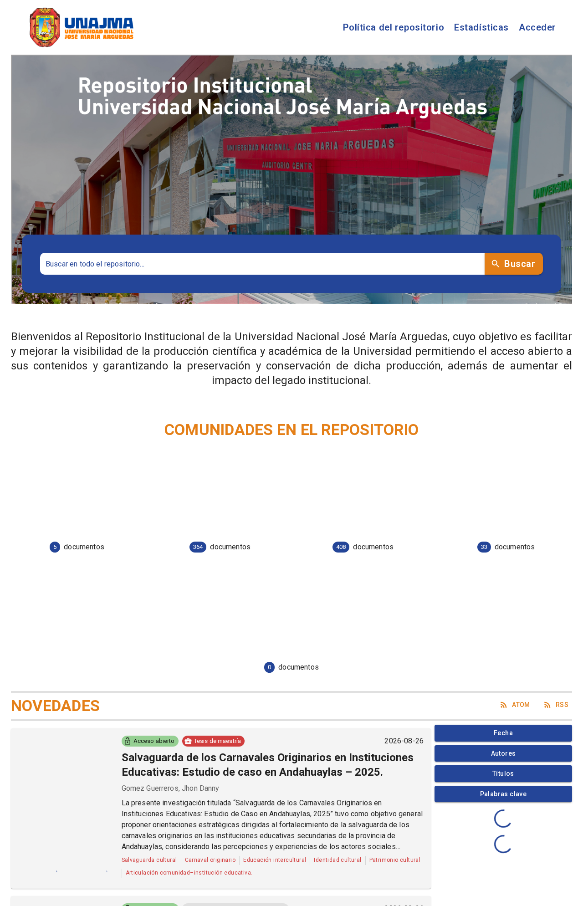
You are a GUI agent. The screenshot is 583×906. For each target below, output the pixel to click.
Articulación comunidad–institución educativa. (189, 873)
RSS (562, 704)
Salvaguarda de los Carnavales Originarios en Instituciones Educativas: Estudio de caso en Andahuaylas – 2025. (268, 764)
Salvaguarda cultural (149, 860)
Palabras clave (503, 794)
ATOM (521, 704)
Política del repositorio (393, 27)
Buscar (519, 263)
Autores (503, 753)
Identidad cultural (337, 860)
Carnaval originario (210, 860)
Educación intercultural (274, 860)
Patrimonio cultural (395, 860)
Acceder (537, 27)
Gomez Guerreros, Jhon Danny (171, 788)
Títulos (503, 773)
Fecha (503, 733)
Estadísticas (481, 27)
